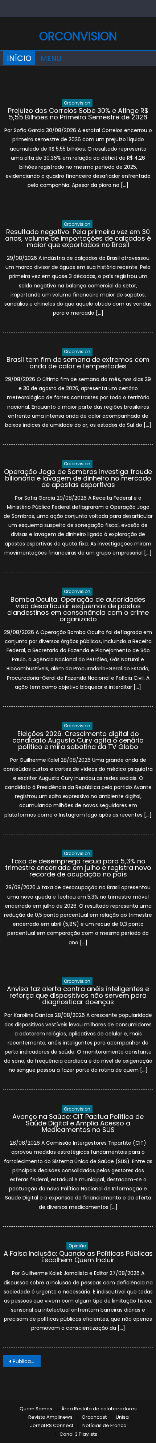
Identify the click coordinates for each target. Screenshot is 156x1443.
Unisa (122, 1417)
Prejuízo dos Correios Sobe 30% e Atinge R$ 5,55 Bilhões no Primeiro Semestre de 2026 (78, 114)
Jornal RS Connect (51, 1425)
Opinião (77, 1246)
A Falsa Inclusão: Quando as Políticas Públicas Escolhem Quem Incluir (78, 1256)
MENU (51, 58)
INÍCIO (19, 58)
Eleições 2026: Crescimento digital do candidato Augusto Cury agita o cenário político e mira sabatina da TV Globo (78, 740)
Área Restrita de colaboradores (99, 1408)
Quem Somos (36, 1408)
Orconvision (78, 36)
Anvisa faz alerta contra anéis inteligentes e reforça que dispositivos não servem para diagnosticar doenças (78, 995)
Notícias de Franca (104, 1425)
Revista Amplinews (50, 1417)
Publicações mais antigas (27, 1361)
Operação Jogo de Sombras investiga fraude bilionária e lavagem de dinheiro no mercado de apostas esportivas (78, 478)
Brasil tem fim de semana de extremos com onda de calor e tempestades (78, 363)
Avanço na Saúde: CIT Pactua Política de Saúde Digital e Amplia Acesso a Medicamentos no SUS (78, 1123)
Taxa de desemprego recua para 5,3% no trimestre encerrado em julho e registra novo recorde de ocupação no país (78, 868)
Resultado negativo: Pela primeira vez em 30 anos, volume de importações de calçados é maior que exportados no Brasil (78, 238)
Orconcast (94, 1417)
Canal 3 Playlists (78, 1434)
